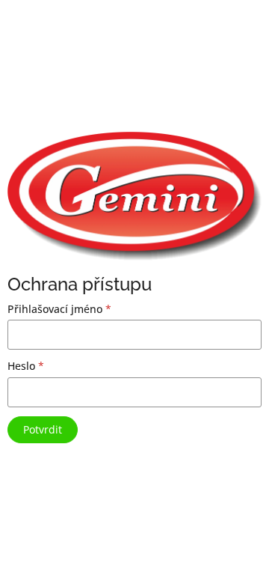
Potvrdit (42, 429)
